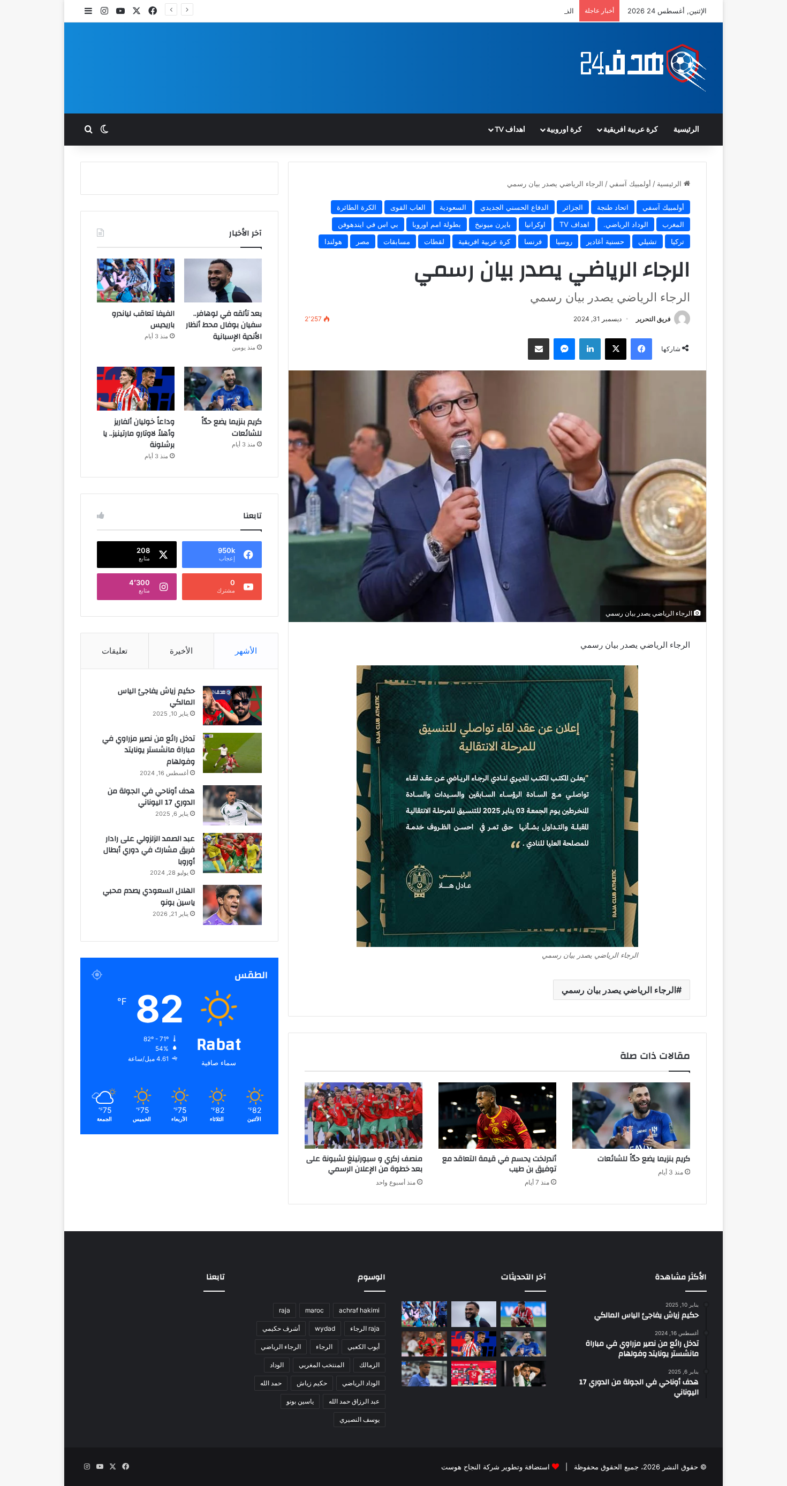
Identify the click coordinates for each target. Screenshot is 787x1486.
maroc (314, 1310)
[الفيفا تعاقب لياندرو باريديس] (136, 280)
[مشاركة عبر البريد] (538, 349)
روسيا (564, 241)
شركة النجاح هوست (470, 1466)
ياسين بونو (300, 1401)
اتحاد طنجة (613, 207)
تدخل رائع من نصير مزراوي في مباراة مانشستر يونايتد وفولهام (148, 750)
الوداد (277, 1365)
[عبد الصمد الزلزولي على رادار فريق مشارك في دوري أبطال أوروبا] (232, 853)
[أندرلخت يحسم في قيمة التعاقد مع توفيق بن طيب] (497, 1115)
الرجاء (324, 1347)
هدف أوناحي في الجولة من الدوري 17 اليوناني (151, 797)
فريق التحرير (653, 319)
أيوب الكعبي (363, 1347)
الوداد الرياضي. (625, 224)
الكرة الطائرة (356, 207)
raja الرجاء (365, 1328)
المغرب (673, 224)
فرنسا (533, 241)
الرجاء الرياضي (281, 1347)
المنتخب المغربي (321, 1365)
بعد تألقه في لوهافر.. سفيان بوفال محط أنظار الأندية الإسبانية (224, 325)
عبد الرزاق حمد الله (354, 1401)
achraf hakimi (359, 1310)
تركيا (677, 241)
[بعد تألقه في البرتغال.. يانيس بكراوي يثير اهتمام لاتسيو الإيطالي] (424, 1344)
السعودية (453, 207)
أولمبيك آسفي (630, 183)
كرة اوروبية (564, 129)
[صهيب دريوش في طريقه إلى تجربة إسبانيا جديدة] (523, 1314)
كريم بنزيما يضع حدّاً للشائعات (643, 1159)
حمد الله (271, 1383)
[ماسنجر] (564, 349)
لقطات (434, 241)
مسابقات (396, 241)
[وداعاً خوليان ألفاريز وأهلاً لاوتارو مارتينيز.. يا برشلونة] (136, 389)
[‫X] (615, 349)
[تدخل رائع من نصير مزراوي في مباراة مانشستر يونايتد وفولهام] (232, 753)
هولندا (333, 241)
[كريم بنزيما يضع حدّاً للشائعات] (631, 1115)
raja (284, 1310)
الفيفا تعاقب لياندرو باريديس (532, 10)
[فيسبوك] (641, 349)
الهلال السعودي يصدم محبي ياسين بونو (149, 896)
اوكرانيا (535, 224)
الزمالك (369, 1365)
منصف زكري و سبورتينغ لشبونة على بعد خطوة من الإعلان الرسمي (364, 1164)
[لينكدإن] (590, 349)
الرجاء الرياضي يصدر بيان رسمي (619, 989)
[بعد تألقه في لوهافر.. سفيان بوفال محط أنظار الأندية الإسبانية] (223, 280)
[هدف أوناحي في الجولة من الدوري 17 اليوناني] (232, 805)
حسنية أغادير (605, 241)
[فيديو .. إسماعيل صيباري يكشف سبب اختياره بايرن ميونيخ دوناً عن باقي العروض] (474, 1373)
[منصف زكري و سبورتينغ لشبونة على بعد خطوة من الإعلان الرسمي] (363, 1115)
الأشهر (246, 651)
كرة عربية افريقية (630, 129)
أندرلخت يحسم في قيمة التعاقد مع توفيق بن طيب (499, 1164)
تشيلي (647, 241)
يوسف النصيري (359, 1419)
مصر (362, 241)
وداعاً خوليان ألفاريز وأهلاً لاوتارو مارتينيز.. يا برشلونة (139, 433)
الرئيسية (686, 129)
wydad (325, 1328)
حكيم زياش (312, 1383)
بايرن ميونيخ (493, 224)
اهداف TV (510, 129)
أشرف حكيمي (281, 1328)
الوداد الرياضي (361, 1383)
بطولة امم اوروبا (436, 224)
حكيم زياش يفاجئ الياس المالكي (156, 697)
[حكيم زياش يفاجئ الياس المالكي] (232, 705)
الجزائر (573, 207)
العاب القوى (408, 207)
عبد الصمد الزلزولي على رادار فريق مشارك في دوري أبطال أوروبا (149, 850)
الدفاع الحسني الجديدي (514, 207)
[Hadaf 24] (644, 68)
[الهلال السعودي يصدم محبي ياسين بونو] (232, 905)
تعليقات (114, 651)
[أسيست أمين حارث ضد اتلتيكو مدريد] (424, 1373)
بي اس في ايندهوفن (368, 224)
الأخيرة (181, 651)
